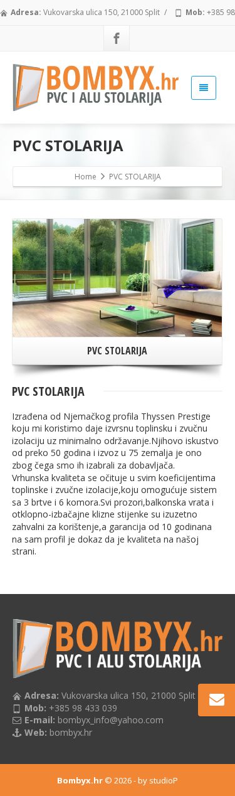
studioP (163, 780)
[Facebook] (116, 38)
